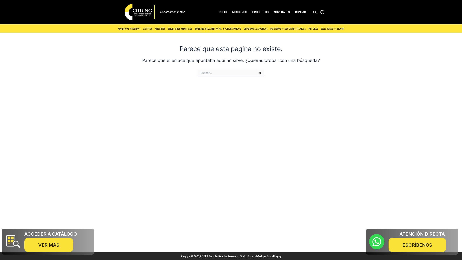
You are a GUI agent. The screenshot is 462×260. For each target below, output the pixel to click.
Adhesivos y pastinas (129, 28)
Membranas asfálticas (256, 28)
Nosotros (239, 12)
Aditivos (147, 28)
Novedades (282, 12)
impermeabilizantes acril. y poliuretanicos (218, 28)
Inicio (223, 12)
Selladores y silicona (332, 28)
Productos (260, 12)
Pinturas (313, 28)
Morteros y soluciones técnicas (288, 28)
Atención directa (422, 234)
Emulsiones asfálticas (180, 28)
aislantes (160, 28)
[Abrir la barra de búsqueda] (315, 12)
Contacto (302, 12)
